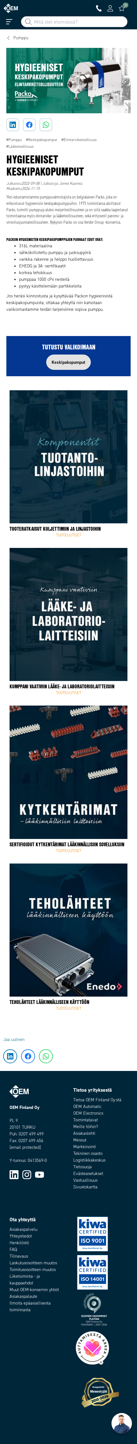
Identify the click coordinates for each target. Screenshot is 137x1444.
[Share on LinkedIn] (12, 124)
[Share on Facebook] (29, 124)
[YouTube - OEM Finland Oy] (39, 1174)
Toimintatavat (85, 1120)
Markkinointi (84, 1146)
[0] (122, 8)
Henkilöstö (19, 1243)
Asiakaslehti (84, 1133)
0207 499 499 (31, 1134)
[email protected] (25, 1147)
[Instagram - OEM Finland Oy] (26, 1174)
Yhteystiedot (21, 1236)
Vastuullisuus (85, 1180)
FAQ (13, 1249)
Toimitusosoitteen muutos (33, 1269)
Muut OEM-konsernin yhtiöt (34, 1289)
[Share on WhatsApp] (46, 124)
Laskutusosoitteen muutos (33, 1263)
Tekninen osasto (88, 1153)
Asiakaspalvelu (23, 1229)
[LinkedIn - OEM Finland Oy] (14, 1174)
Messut (79, 1140)
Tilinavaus (19, 1256)
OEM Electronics (88, 1113)
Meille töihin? (85, 1126)
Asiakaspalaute (23, 1296)
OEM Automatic (87, 1106)
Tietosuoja (82, 1167)
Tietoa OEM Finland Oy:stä (97, 1100)
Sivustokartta (85, 1187)
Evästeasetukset (88, 1173)
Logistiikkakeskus (89, 1160)
